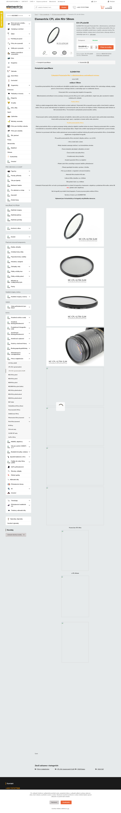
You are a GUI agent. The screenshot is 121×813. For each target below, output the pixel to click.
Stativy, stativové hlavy (19, 343)
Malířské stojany (16, 210)
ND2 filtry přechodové (15, 390)
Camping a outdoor (17, 29)
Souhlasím (66, 802)
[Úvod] (19, 7)
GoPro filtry (12, 437)
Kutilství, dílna (16, 228)
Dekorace (10, 90)
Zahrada (13, 71)
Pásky (9, 140)
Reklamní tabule (16, 185)
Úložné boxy (15, 200)
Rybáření (14, 148)
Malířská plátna (16, 215)
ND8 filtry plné (12, 382)
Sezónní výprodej (13, 523)
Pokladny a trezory (17, 93)
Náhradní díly (14, 479)
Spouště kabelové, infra (17, 457)
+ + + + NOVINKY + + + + (15, 15)
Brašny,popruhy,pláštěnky (19, 348)
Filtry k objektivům (17, 359)
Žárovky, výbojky (16, 471)
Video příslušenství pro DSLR (18, 307)
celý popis (93, 34)
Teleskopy (14, 500)
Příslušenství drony (17, 484)
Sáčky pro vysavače (17, 48)
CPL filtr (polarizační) (15, 367)
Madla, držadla (16, 247)
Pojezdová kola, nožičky (18, 257)
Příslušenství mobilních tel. (18, 505)
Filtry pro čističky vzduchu (19, 126)
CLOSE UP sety (12, 433)
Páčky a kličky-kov (16, 271)
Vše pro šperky (15, 180)
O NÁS (31, 1)
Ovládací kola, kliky (17, 252)
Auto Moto (14, 76)
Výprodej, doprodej (16, 519)
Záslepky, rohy (15, 266)
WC (8, 67)
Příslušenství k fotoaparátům (15, 353)
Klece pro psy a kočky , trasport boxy (18, 24)
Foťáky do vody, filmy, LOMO (18, 462)
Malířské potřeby (16, 220)
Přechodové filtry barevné (16, 418)
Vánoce (9, 152)
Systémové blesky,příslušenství (17, 333)
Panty (13, 286)
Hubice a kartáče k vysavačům (17, 53)
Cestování (14, 80)
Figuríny (13, 171)
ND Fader (11, 402)
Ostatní (13, 161)
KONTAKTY (25, 1)
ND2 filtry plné (12, 375)
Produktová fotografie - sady (19, 328)
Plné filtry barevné (14, 421)
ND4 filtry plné (12, 379)
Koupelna (14, 63)
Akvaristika (11, 143)
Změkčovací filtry (13, 414)
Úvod (36, 14)
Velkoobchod (52, 1)
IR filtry (10, 425)
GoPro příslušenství (17, 467)
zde (68, 808)
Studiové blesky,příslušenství (17, 322)
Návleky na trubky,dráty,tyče (16, 281)
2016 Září (101, 769)
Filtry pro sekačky (16, 131)
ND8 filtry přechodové (15, 398)
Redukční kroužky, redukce (19, 452)
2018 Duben (81, 769)
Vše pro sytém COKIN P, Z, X (18, 446)
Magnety (14, 98)
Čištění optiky (15, 475)
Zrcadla (13, 103)
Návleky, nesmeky (16, 121)
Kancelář (14, 195)
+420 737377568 (83, 7)
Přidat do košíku (105, 47)
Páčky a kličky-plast (17, 276)
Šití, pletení (15, 135)
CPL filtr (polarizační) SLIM (17, 371)
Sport (9, 112)
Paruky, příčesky (16, 176)
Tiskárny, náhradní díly (18, 510)
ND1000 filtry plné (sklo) (15, 386)
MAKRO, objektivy (17, 442)
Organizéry (14, 85)
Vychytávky (13, 157)
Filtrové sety (12, 429)
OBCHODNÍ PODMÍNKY (12, 1)
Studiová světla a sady (18, 317)
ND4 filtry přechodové (15, 394)
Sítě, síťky (14, 108)
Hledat (63, 7)
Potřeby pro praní (16, 39)
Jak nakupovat (61, 1)
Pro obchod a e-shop (17, 190)
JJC (12, 489)
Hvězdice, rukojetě (17, 262)
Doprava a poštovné (41, 1)
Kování (13, 237)
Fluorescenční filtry (14, 410)
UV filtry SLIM (12, 363)
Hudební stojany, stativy (19, 297)
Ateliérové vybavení (17, 339)
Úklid (12, 34)
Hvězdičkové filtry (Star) (15, 406)
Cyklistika (14, 116)
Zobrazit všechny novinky (14, 535)
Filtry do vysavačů (17, 43)
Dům (12, 58)
